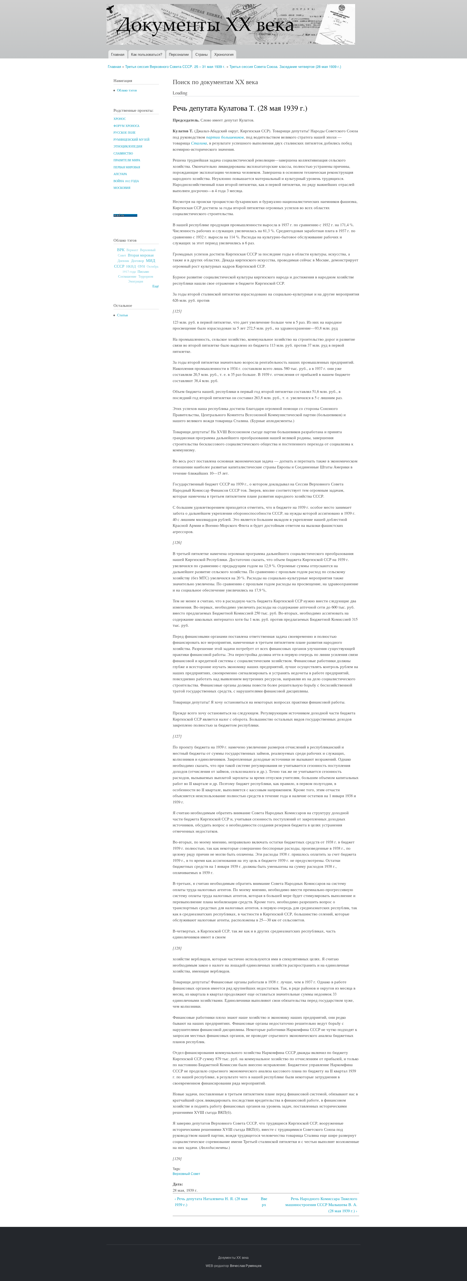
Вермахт (132, 250)
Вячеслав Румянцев (245, 1265)
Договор (137, 260)
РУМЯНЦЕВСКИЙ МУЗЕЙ (131, 140)
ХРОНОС (120, 119)
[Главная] (231, 25)
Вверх (264, 1201)
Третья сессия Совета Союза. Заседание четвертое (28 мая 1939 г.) (285, 66)
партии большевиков (225, 137)
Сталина (199, 143)
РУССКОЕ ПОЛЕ (125, 132)
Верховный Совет (186, 1173)
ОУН (141, 266)
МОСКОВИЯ (122, 188)
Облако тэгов (127, 90)
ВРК (121, 249)
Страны (201, 54)
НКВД (131, 266)
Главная (117, 54)
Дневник (123, 260)
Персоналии (179, 54)
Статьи (122, 315)
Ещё (155, 286)
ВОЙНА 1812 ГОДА (126, 181)
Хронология (224, 54)
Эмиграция (135, 281)
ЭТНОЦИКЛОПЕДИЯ (128, 146)
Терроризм (145, 276)
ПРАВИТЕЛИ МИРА (127, 160)
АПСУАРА (120, 174)
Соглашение (127, 276)
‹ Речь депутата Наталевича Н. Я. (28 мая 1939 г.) (211, 1201)
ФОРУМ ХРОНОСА (126, 126)
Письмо (143, 271)
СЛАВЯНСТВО (123, 153)
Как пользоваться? (146, 54)
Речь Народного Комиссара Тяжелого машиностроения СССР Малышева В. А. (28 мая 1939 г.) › (321, 1204)
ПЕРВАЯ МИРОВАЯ (127, 167)
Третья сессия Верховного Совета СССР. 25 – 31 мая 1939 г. (175, 66)
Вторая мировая (141, 255)
